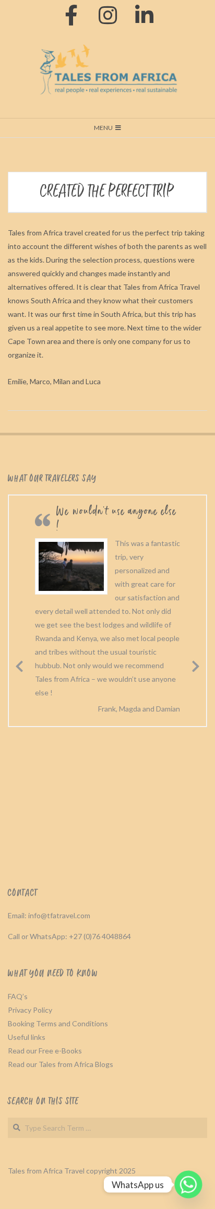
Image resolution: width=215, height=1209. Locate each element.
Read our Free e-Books (45, 1050)
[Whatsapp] (188, 1184)
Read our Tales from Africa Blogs (60, 1064)
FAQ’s (18, 996)
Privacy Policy (30, 1009)
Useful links (26, 1037)
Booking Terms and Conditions (58, 1023)
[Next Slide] (195, 664)
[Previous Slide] (19, 664)
